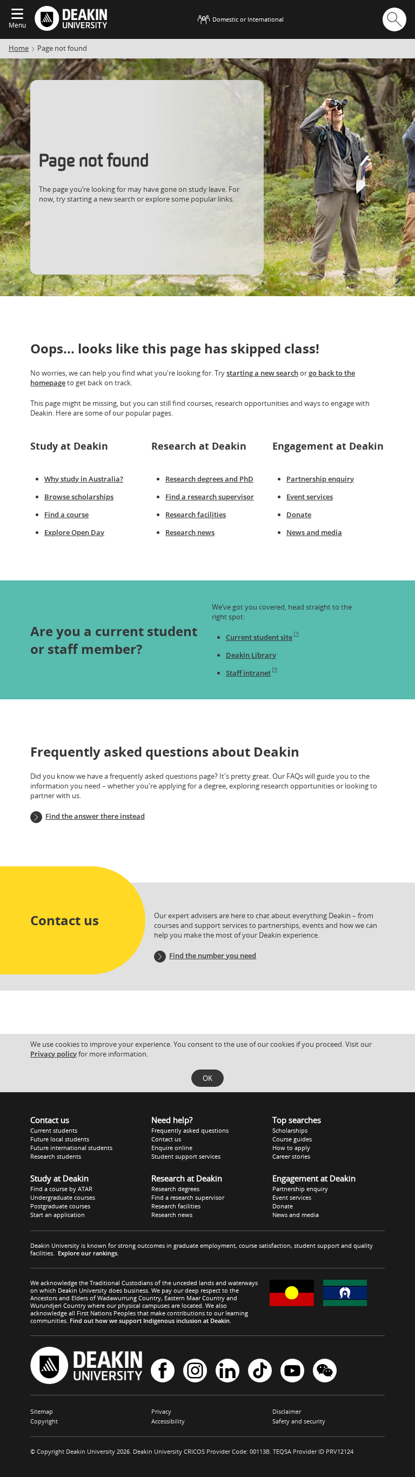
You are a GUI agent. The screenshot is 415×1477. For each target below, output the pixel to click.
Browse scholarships (78, 497)
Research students (55, 1156)
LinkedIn (227, 1371)
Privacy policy (53, 1054)
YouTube (292, 1371)
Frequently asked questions (190, 1130)
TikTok (260, 1371)
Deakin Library (251, 655)
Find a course (66, 514)
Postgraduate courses (60, 1206)
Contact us (166, 1139)
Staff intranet (248, 673)
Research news (190, 532)
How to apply (291, 1148)
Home (19, 48)
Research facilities (195, 514)
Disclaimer (286, 1411)
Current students (53, 1130)
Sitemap (41, 1411)
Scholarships (289, 1130)
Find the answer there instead (95, 816)
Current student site (259, 637)
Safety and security (298, 1421)
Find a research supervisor (209, 497)
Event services (309, 497)
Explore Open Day (74, 532)
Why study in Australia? (83, 479)
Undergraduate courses (62, 1197)
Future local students (59, 1139)
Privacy (161, 1411)
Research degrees (175, 1189)
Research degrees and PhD (209, 479)
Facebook (163, 1371)
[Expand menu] (17, 15)
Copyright (44, 1421)
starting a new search (262, 373)
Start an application (57, 1215)
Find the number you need (212, 955)
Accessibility (168, 1421)
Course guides (292, 1139)
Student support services (185, 1156)
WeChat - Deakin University (325, 1371)
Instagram (195, 1371)
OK (207, 1078)
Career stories (291, 1156)
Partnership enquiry (320, 479)
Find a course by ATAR (61, 1189)
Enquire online (171, 1148)
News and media (314, 532)
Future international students (71, 1148)
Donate (298, 514)
